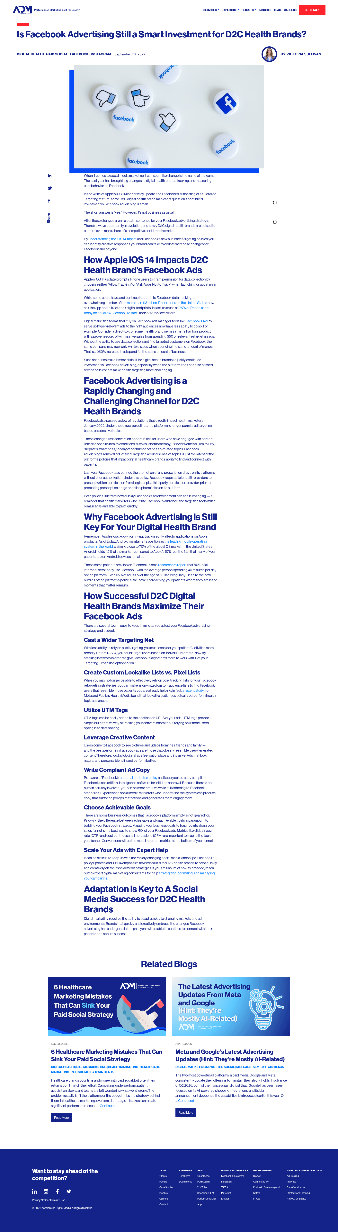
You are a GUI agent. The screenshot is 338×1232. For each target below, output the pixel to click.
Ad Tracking (293, 1176)
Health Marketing (123, 1067)
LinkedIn (225, 1198)
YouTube (202, 1187)
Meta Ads (243, 1067)
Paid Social (57, 54)
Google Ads (203, 1176)
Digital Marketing (91, 1067)
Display (257, 1176)
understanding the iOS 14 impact (113, 239)
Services (210, 10)
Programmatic (263, 1170)
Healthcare (184, 1176)
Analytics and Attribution (304, 1170)
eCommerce (185, 1181)
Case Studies (166, 1187)
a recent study (193, 690)
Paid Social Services (234, 1170)
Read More (61, 1118)
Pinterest (226, 1193)
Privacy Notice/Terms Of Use (48, 1200)
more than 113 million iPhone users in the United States (167, 303)
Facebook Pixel (197, 321)
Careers (290, 10)
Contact (163, 1204)
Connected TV (261, 1181)
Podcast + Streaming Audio (267, 1187)
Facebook (79, 54)
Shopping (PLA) (205, 1193)
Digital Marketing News (195, 1067)
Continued (108, 1106)
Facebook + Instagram (232, 1176)
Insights (265, 10)
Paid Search (203, 1181)
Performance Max (206, 1198)
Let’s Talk (312, 10)
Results (248, 10)
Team (277, 10)
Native (256, 1193)
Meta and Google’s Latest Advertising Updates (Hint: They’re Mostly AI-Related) (230, 1055)
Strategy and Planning (298, 1193)
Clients (163, 1176)
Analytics (291, 1181)
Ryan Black (104, 1072)
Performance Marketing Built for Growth (57, 10)
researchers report (172, 565)
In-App (256, 1198)
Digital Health (30, 54)
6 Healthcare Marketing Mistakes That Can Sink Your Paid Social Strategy (106, 1055)
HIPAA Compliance (296, 1198)
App (199, 1204)
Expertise (229, 10)
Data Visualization (296, 1187)
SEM (256, 1067)
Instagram (101, 54)
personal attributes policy (138, 778)
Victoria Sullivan (303, 54)
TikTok (224, 1187)
